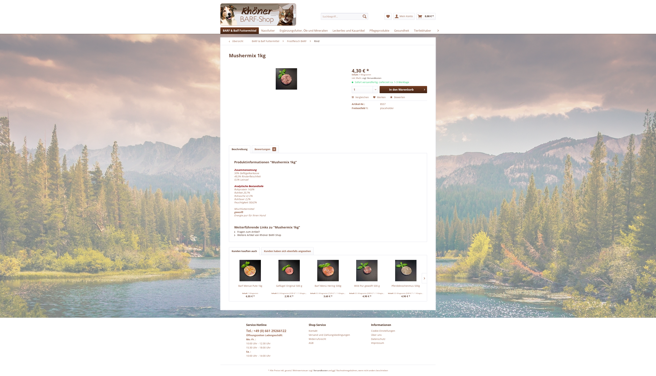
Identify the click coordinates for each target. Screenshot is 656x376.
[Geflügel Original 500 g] (289, 270)
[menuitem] (344, 16)
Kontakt (313, 330)
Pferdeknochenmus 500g (406, 285)
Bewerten (399, 97)
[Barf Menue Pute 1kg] (250, 270)
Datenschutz (378, 339)
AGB (311, 343)
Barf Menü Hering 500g (328, 285)
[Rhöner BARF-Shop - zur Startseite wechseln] (258, 14)
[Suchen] (364, 16)
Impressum (377, 343)
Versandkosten (320, 370)
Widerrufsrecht (317, 339)
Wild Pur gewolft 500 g (367, 285)
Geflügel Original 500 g (289, 285)
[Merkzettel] (388, 16)
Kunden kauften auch (244, 251)
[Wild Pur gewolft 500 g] (367, 270)
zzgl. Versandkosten (371, 78)
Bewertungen (265, 149)
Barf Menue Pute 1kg (250, 285)
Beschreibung (240, 149)
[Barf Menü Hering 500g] (328, 270)
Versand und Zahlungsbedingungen (329, 335)
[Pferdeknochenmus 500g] (405, 270)
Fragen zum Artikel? (248, 231)
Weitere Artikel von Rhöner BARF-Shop (259, 235)
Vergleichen (362, 97)
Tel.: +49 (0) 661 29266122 (266, 331)
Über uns (376, 335)
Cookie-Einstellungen (383, 330)
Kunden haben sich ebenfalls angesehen (287, 251)
